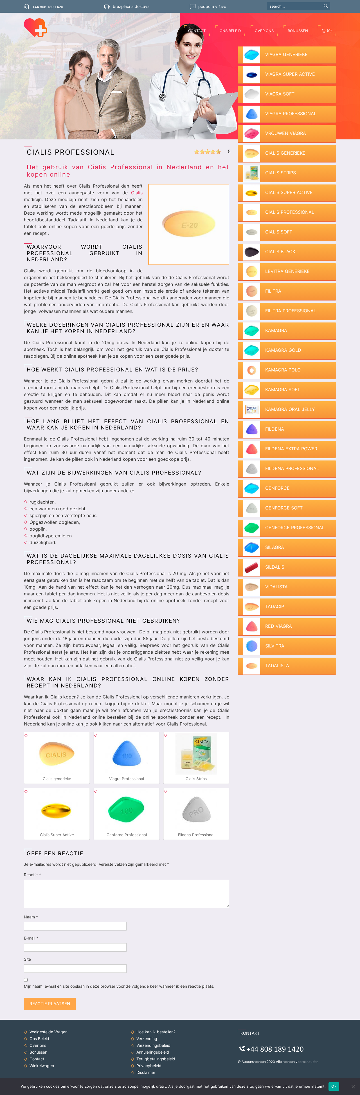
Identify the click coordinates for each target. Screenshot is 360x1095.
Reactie (32, 874)
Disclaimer (145, 1072)
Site (27, 959)
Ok (333, 1086)
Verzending (146, 1038)
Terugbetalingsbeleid (155, 1058)
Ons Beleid (230, 30)
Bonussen (298, 30)
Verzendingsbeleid (153, 1045)
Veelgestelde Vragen (49, 1031)
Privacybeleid (148, 1065)
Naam (31, 916)
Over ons (264, 30)
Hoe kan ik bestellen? (156, 1031)
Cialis (137, 192)
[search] (326, 5)
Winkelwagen (42, 1065)
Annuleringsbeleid (152, 1052)
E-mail (31, 938)
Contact (197, 30)
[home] (38, 27)
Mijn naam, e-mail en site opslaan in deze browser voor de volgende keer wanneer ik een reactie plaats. (119, 986)
